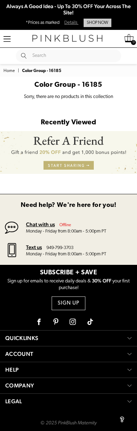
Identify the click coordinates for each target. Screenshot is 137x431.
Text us (34, 247)
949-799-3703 (59, 248)
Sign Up (68, 303)
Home (9, 71)
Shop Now (97, 23)
